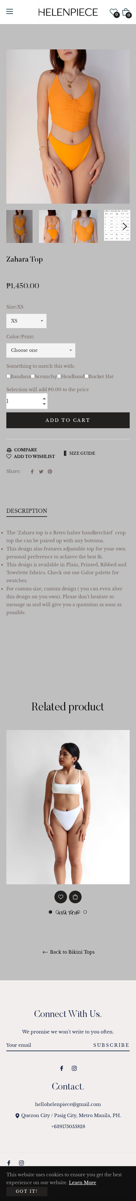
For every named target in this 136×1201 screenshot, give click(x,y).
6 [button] (85, 912)
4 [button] (71, 912)
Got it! (27, 1191)
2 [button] (57, 912)
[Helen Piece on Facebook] (61, 1068)
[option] (68, 838)
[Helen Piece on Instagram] (74, 1068)
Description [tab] (26, 511)
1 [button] (50, 912)
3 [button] (64, 912)
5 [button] (78, 912)
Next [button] (125, 226)
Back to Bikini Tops (72, 952)
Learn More (82, 1182)
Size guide (82, 453)
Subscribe (111, 1045)
